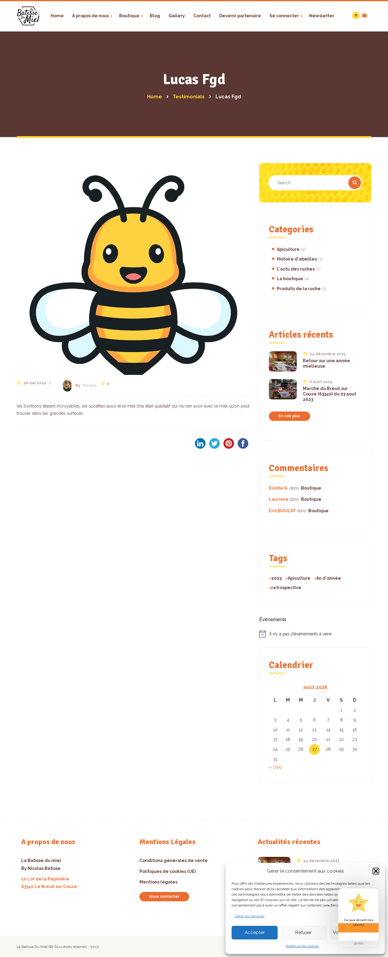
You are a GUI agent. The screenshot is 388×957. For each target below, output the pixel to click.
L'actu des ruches (296, 269)
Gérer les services (249, 916)
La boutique (290, 278)
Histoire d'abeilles (297, 259)
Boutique (311, 488)
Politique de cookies (302, 946)
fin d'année (328, 578)
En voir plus (289, 416)
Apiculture (288, 249)
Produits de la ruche (299, 288)
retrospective (286, 587)
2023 (276, 578)
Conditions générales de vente (173, 860)
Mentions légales (158, 882)
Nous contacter (164, 896)
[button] (376, 871)
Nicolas (89, 385)
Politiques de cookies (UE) (167, 871)
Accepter (255, 932)
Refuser (303, 932)
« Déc (275, 767)
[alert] (315, 633)
